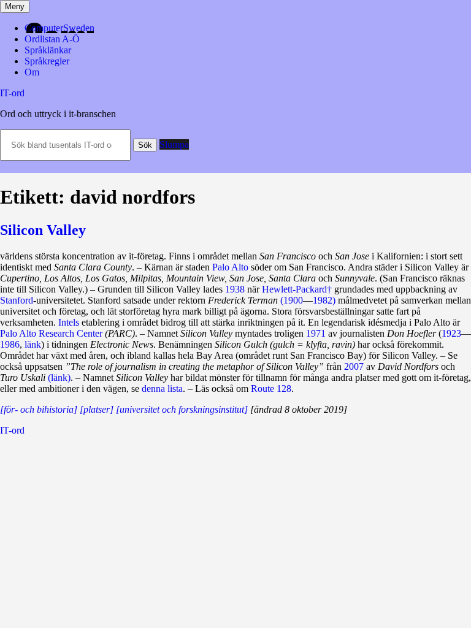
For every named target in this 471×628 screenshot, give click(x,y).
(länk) (59, 377)
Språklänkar (48, 50)
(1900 (291, 300)
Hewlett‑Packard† (297, 289)
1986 (10, 344)
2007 (354, 366)
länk (33, 344)
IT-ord (12, 93)
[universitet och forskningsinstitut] (182, 409)
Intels (68, 322)
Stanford (16, 300)
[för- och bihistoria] (38, 409)
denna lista (162, 388)
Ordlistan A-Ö (52, 39)
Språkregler (47, 61)
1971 (316, 333)
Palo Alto (230, 267)
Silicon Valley (43, 230)
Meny (15, 6)
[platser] (96, 409)
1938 (235, 289)
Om (32, 72)
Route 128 (271, 388)
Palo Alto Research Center (51, 333)
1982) (324, 300)
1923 (451, 333)
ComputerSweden (59, 28)
